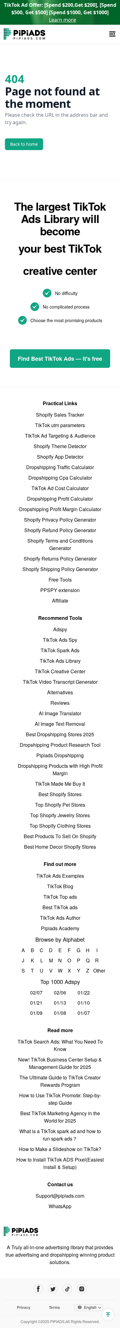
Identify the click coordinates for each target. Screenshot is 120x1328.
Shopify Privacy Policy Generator (60, 519)
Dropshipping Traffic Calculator (60, 467)
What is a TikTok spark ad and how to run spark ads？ (60, 1135)
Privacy (23, 1307)
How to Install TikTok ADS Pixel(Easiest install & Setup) (60, 1163)
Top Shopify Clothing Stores (60, 825)
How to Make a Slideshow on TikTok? (60, 1149)
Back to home (24, 144)
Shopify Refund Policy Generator (60, 530)
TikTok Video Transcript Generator (60, 681)
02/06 (60, 992)
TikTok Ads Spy (60, 639)
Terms (54, 1307)
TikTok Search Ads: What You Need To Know (60, 1045)
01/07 (84, 1012)
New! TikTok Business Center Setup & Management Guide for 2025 (60, 1063)
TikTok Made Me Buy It (60, 783)
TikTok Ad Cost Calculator (60, 488)
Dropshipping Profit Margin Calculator (60, 509)
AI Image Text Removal (60, 723)
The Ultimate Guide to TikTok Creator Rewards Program (60, 1081)
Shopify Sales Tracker (60, 414)
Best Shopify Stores (60, 794)
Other (97, 970)
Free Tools (60, 579)
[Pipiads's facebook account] (38, 1289)
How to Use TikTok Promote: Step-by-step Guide (60, 1099)
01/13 (60, 1002)
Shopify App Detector (60, 456)
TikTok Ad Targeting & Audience (60, 435)
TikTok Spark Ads (60, 650)
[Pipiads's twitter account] (53, 1289)
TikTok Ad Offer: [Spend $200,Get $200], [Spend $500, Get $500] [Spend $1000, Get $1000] (60, 12)
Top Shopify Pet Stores (60, 804)
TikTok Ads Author (60, 917)
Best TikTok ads (60, 907)
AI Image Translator (60, 713)
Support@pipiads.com (60, 1195)
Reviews (60, 702)
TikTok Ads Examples (60, 875)
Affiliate (60, 600)
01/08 (60, 1012)
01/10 (84, 1002)
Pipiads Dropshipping (60, 755)
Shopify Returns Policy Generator (60, 558)
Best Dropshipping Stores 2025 (60, 734)
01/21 (36, 1002)
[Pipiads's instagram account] (81, 1289)
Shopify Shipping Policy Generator (60, 569)
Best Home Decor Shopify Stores (60, 846)
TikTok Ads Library (60, 660)
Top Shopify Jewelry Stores (60, 815)
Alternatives (60, 692)
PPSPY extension (60, 590)
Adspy (60, 629)
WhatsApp (60, 1206)
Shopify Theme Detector (60, 446)
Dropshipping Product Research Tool (60, 744)
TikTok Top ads (60, 896)
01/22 (84, 992)
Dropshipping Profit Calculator (60, 498)
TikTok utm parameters (60, 425)
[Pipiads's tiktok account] (67, 1289)
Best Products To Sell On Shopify (60, 836)
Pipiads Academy (60, 928)
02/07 (36, 992)
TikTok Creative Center (60, 671)
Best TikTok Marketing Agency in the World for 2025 (60, 1117)
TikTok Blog (60, 886)
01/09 (36, 1012)
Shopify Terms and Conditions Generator (60, 544)
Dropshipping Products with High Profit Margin (60, 769)
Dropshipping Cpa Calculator (60, 477)
